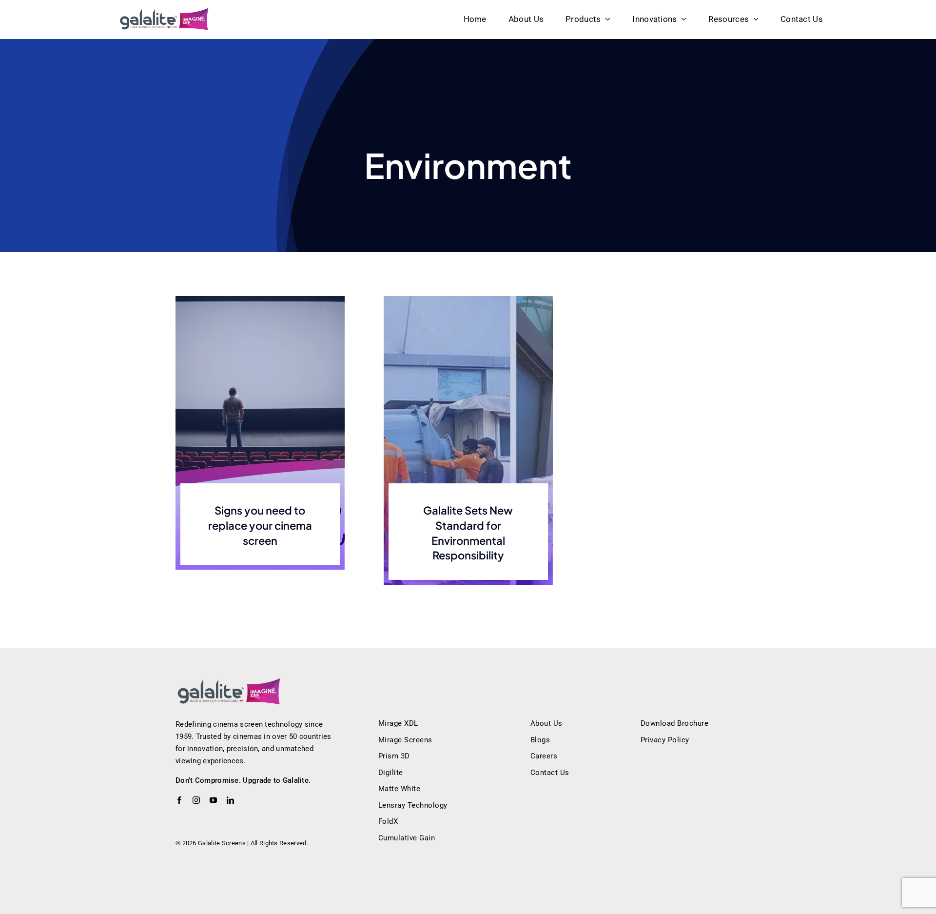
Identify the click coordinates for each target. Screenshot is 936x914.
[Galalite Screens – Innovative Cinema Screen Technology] (164, 11)
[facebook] (179, 800)
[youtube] (213, 800)
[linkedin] (230, 800)
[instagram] (196, 800)
